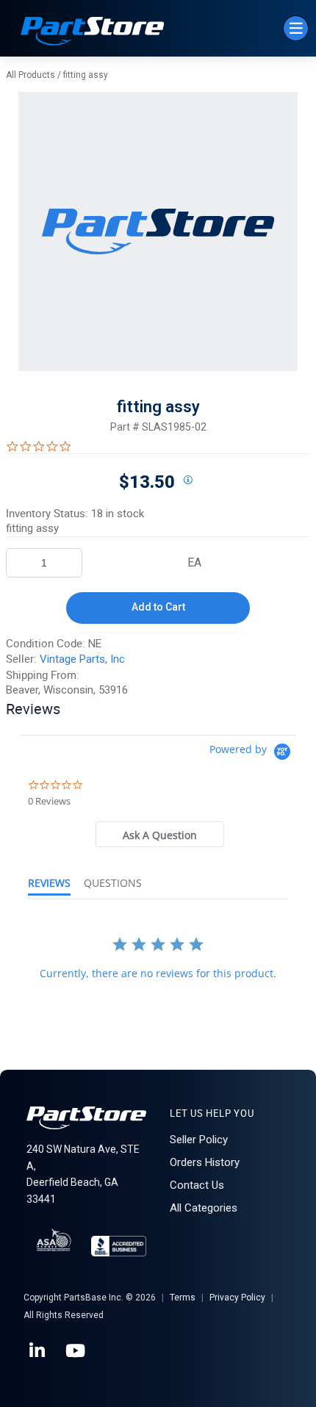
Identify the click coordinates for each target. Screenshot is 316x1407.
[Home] (93, 32)
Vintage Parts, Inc (82, 659)
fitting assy (85, 75)
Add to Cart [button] (158, 607)
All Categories (203, 1208)
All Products (30, 75)
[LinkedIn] (38, 1351)
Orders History (205, 1162)
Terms (182, 1297)
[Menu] (296, 28)
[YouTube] (76, 1351)
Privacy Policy (237, 1297)
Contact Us (197, 1185)
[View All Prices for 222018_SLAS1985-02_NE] (187, 480)
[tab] (160, 834)
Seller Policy (199, 1139)
